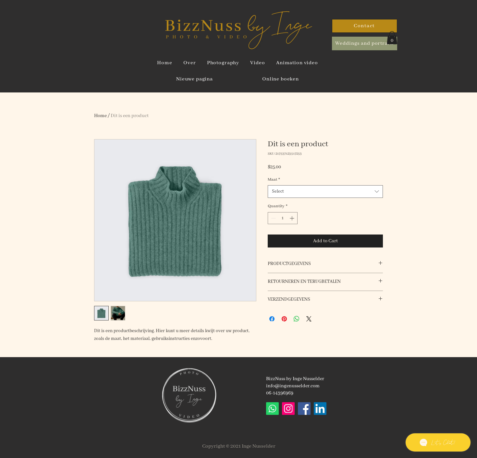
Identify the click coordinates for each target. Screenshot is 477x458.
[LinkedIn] (320, 408)
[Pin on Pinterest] (284, 319)
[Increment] (292, 218)
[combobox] (325, 191)
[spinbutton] (282, 218)
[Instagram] (288, 408)
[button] (392, 37)
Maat (274, 179)
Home (100, 116)
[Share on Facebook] (272, 319)
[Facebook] (304, 408)
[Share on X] (309, 319)
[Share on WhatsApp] (296, 319)
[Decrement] (273, 218)
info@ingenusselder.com (293, 386)
